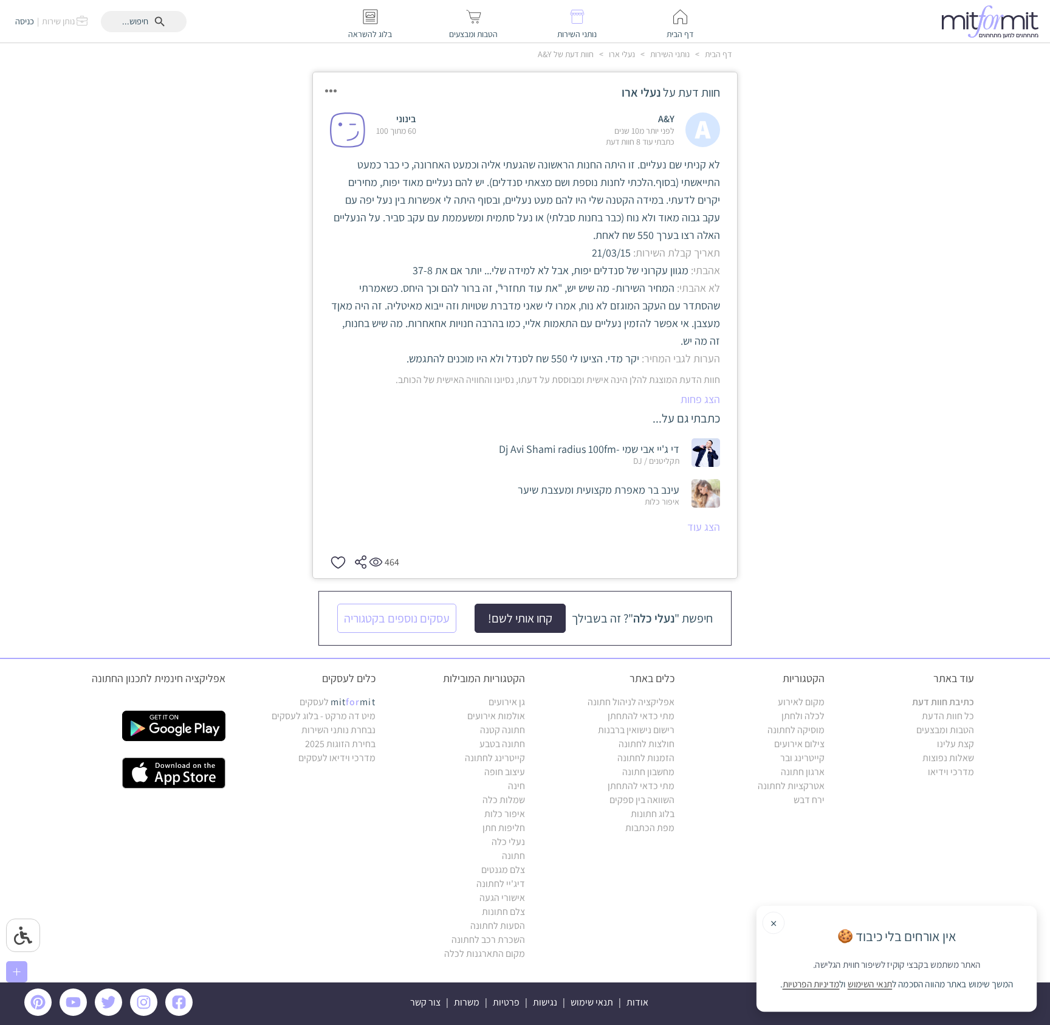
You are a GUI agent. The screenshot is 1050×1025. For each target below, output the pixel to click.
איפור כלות (504, 813)
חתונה (513, 855)
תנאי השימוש (870, 984)
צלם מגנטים (503, 869)
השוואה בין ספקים (641, 799)
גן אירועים (507, 701)
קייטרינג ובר (802, 757)
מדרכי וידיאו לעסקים (337, 757)
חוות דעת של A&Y (566, 54)
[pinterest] (41, 1012)
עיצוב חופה (504, 771)
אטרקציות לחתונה (791, 785)
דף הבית (717, 54)
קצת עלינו (955, 743)
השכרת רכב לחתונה (488, 939)
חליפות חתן (503, 827)
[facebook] (181, 1012)
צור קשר (425, 1002)
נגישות (545, 1002)
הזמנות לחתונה (645, 757)
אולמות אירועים (496, 715)
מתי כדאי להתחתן (641, 715)
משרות (466, 1002)
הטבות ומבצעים (945, 729)
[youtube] (75, 1012)
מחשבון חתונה (648, 771)
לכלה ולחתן (803, 715)
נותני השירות (669, 54)
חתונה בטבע (502, 743)
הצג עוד (703, 527)
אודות (637, 1002)
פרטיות (506, 1002)
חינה (516, 785)
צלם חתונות (503, 911)
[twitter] (110, 1012)
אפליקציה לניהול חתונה (631, 701)
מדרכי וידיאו (951, 771)
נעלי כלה (508, 841)
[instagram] (145, 1012)
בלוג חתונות (652, 813)
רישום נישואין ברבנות (636, 729)
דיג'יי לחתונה (500, 883)
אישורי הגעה (502, 897)
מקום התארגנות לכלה (484, 953)
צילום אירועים (799, 743)
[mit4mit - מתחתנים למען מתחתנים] (993, 21)
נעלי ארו (621, 54)
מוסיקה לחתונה (796, 729)
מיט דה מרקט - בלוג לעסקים (324, 715)
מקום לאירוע (801, 701)
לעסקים (338, 701)
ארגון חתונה (803, 771)
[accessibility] (23, 935)
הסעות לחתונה (497, 925)
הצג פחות (700, 399)
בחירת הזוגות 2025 (340, 743)
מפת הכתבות (649, 827)
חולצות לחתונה (646, 743)
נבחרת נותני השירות (338, 729)
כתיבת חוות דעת (943, 701)
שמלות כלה (503, 799)
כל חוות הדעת (948, 715)
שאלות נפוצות (948, 757)
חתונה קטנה (502, 729)
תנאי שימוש (592, 1002)
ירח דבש (809, 799)
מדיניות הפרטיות (811, 984)
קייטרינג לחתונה (495, 757)
